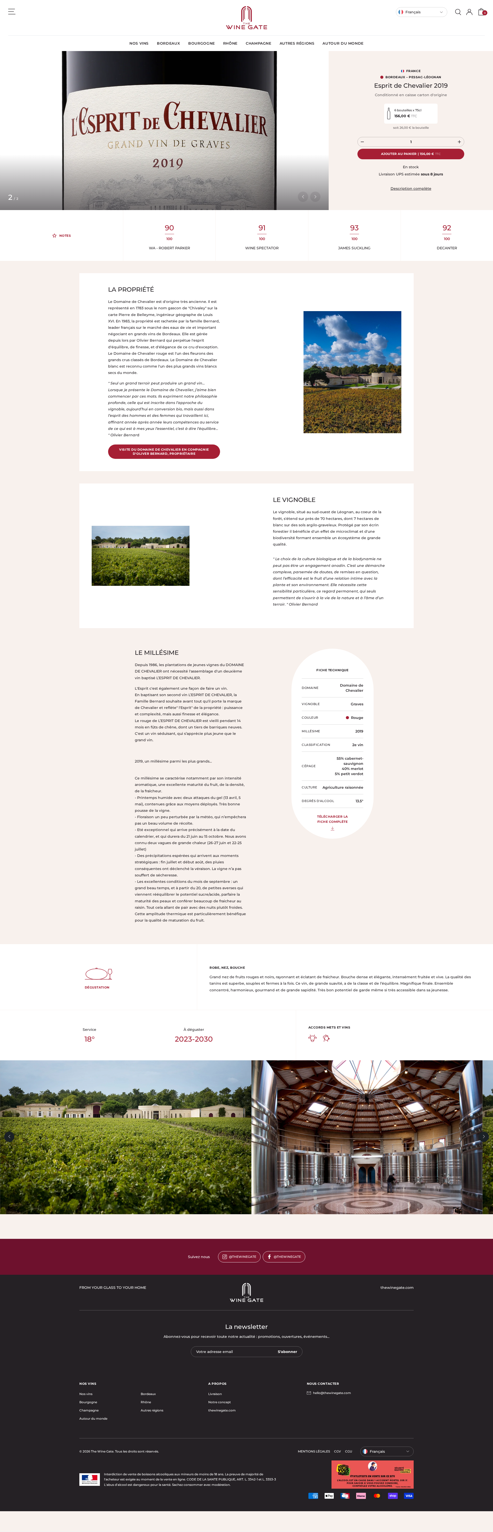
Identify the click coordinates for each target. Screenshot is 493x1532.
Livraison (215, 1394)
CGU (348, 1451)
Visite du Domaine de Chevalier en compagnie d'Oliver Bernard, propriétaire (164, 452)
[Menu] (11, 11)
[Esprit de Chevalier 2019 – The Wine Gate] (246, 17)
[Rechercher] (458, 12)
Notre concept (219, 1402)
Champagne (89, 1410)
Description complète (411, 188)
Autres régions (152, 1410)
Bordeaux (148, 1394)
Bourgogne (88, 1402)
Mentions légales (314, 1451)
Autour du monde (93, 1418)
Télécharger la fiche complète (332, 819)
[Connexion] (469, 12)
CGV (337, 1451)
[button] (303, 197)
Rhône (146, 1402)
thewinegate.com (222, 1410)
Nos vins (85, 1394)
